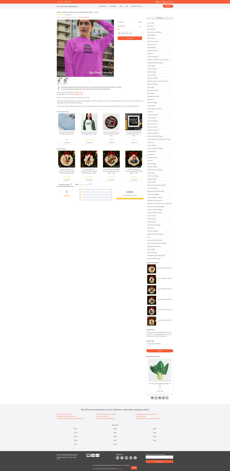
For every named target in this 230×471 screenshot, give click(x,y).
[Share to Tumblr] (130, 33)
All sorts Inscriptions (83, 17)
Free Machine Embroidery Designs (146, 414)
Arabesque (150, 53)
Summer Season (151, 44)
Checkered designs (152, 102)
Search (161, 18)
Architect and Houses (153, 56)
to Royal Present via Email (153, 343)
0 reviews (66, 195)
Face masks (150, 142)
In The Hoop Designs (152, 176)
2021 (75, 436)
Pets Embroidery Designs (154, 225)
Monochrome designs (153, 194)
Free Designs (113, 6)
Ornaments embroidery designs (155, 206)
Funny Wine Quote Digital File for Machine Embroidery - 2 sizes (134, 133)
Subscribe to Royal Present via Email (155, 454)
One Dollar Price (151, 216)
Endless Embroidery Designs (154, 136)
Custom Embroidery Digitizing (105, 418)
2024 (75, 432)
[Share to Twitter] (126, 33)
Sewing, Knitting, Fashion (154, 246)
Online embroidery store (64, 414)
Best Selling (150, 26)
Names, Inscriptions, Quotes (69, 17)
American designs (152, 69)
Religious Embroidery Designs (155, 234)
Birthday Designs (151, 72)
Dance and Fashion (152, 124)
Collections (150, 111)
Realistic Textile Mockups (154, 258)
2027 (75, 429)
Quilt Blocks (150, 228)
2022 (154, 432)
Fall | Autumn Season (153, 41)
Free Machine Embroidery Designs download (70, 418)
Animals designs (151, 47)
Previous (121, 22)
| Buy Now (66, 142)
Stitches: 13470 (79, 92)
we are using (119, 468)
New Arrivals (150, 23)
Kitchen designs (151, 182)
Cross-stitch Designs (152, 115)
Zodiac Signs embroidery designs (156, 255)
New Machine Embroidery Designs (106, 414)
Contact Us (168, 6)
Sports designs (151, 249)
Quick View (66, 123)
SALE (148, 237)
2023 (115, 432)
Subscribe (159, 351)
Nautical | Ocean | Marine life (154, 200)
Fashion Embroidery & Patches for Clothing (158, 139)
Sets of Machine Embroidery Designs (157, 243)
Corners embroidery (152, 121)
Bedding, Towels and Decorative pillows (158, 81)
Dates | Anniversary (152, 127)
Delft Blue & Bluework (153, 133)
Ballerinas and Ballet (152, 78)
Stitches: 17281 (79, 94)
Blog (121, 6)
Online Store (102, 6)
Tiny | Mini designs (152, 252)
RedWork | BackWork (152, 231)
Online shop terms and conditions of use (148, 418)
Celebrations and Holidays (154, 32)
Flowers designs (151, 145)
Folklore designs (151, 151)
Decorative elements (152, 130)
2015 (75, 444)
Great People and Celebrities (155, 170)
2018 (75, 440)
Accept (134, 467)
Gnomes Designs (151, 163)
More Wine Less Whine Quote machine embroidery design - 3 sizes (111, 133)
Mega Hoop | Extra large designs (155, 191)
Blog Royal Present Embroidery (66, 416)
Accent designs (151, 66)
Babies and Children (152, 84)
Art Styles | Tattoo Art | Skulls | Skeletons (158, 59)
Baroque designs (151, 75)
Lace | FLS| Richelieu (152, 188)
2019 (154, 436)
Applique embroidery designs (155, 63)
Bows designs (151, 93)
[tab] (65, 185)
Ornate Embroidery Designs (154, 212)
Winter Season (151, 38)
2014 (115, 444)
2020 (115, 436)
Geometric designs (152, 167)
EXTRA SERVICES (151, 35)
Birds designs (150, 87)
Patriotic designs (151, 222)
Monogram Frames (152, 157)
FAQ (126, 6)
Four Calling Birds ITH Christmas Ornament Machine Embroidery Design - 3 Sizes (89, 171)
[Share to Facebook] (123, 33)
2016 (154, 440)
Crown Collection (152, 118)
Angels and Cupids (152, 50)
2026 (115, 429)
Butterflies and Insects (153, 96)
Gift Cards (149, 160)
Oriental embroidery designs (155, 209)
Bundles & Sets (151, 29)
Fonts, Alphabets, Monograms (155, 148)
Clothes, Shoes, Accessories (154, 108)
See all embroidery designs (154, 240)
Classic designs (151, 105)
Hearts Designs (151, 173)
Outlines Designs (151, 219)
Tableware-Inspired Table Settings (156, 185)
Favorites (68, 1)
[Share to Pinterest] (119, 33)
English (160, 2)
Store (58, 17)
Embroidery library (136, 6)
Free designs (150, 154)
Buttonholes (150, 99)
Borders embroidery (152, 90)
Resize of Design (141, 416)
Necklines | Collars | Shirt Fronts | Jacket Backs (159, 203)
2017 (115, 440)
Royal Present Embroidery (67, 6)
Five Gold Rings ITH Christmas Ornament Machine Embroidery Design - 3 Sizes (111, 171)
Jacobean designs (152, 179)
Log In (61, 2)
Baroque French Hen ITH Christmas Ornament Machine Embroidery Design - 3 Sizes (67, 171)
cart (172, 2)
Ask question (68, 14)
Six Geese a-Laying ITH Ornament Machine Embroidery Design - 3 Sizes (133, 171)
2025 (154, 429)
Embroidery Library (102, 416)
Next (139, 22)
